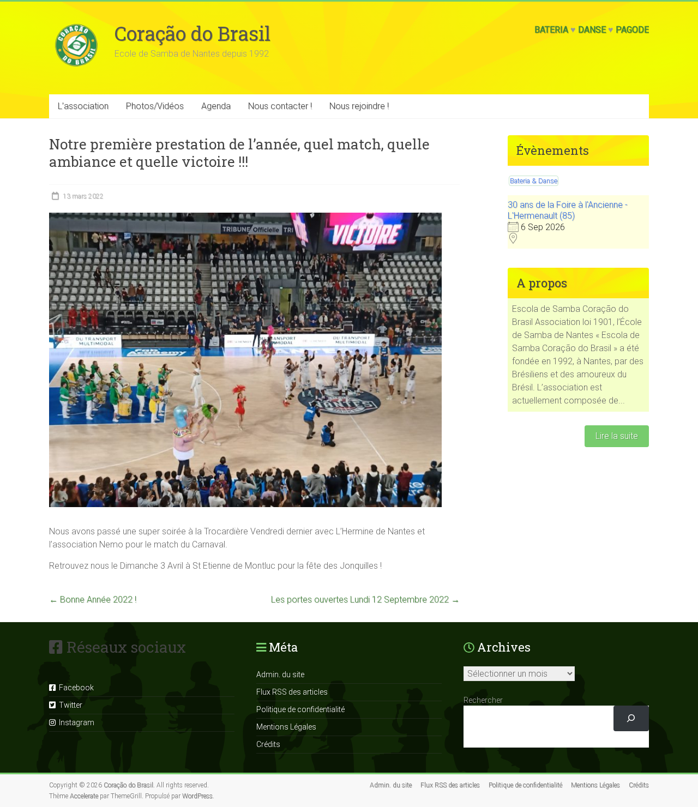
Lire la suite (616, 436)
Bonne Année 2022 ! (92, 599)
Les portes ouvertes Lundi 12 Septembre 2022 (365, 599)
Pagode (632, 30)
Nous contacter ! (280, 106)
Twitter (69, 705)
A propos (541, 283)
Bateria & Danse (533, 181)
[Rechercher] (631, 718)
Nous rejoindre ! (359, 106)
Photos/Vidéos (155, 106)
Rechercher (483, 700)
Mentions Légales (286, 726)
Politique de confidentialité (300, 709)
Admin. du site (280, 674)
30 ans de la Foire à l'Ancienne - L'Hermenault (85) (568, 210)
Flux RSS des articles (292, 692)
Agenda (216, 106)
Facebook (75, 687)
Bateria (551, 30)
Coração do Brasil (192, 33)
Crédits (268, 744)
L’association (83, 106)
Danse (592, 30)
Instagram (75, 722)
